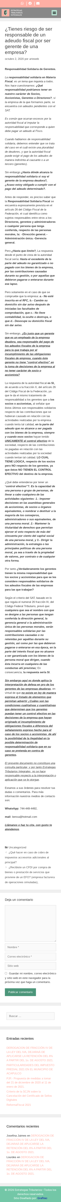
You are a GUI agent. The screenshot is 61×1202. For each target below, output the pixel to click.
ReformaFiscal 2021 (19, 1104)
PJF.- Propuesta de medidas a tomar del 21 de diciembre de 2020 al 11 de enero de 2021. (29, 1082)
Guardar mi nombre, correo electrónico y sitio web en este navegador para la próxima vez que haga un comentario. (30, 978)
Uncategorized (17, 847)
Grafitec (42, 1198)
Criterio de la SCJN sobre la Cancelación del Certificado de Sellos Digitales (29, 1095)
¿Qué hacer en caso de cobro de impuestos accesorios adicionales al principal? (27, 857)
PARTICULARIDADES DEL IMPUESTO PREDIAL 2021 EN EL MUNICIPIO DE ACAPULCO (30, 1069)
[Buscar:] (30, 1016)
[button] (54, 12)
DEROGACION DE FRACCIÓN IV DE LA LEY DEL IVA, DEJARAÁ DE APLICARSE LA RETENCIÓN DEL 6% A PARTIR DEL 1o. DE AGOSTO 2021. (30, 1144)
